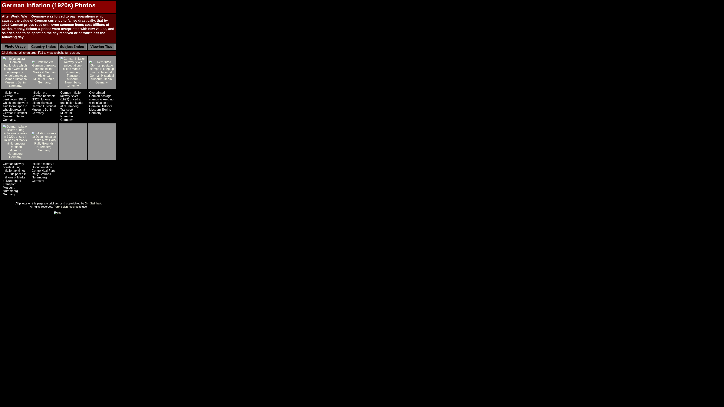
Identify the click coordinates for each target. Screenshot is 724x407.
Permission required (66, 206)
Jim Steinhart (93, 203)
